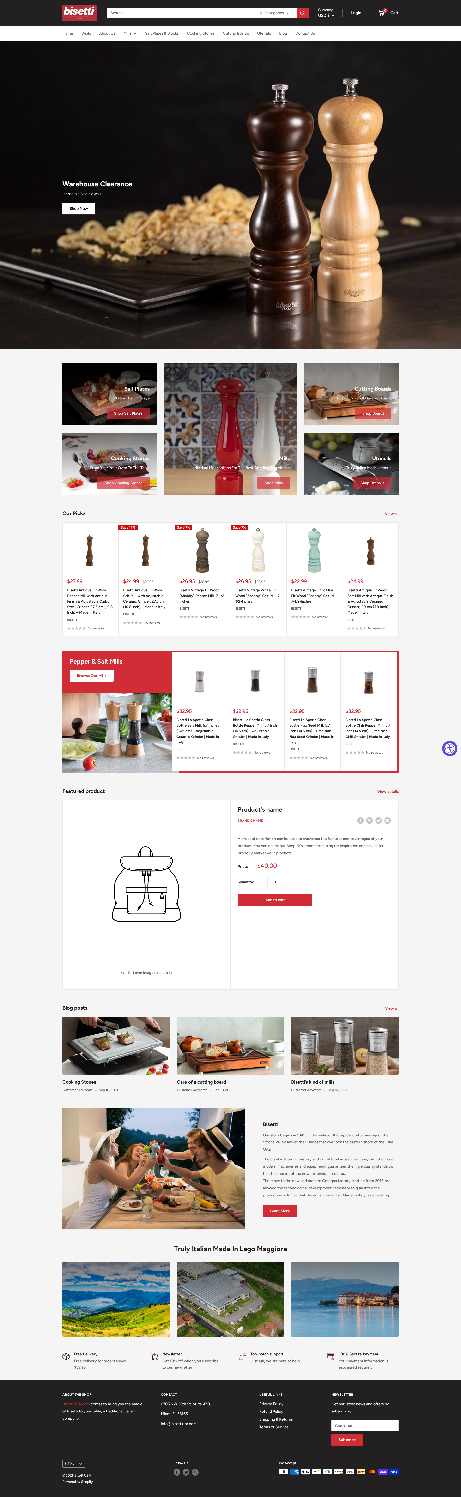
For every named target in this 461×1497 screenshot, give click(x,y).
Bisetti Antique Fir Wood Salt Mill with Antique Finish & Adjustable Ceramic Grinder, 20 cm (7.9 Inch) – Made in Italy (370, 601)
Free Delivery (85, 1354)
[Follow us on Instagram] (195, 1472)
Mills (127, 33)
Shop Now (79, 208)
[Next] (398, 579)
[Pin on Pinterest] (369, 820)
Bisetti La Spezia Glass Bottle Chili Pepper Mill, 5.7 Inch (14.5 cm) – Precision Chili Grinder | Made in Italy (368, 728)
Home (67, 33)
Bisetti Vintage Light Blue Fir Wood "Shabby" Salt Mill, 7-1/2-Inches (314, 596)
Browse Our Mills (91, 675)
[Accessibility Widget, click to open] (449, 748)
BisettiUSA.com (76, 1404)
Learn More (280, 1211)
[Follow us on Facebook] (177, 1472)
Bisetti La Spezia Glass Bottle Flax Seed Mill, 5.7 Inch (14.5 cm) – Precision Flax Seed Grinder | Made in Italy (311, 731)
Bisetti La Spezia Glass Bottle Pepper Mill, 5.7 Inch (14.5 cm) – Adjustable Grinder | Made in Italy (255, 728)
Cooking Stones (200, 33)
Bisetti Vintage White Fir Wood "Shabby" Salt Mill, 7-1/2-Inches (258, 596)
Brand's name (250, 821)
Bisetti (72, 619)
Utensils (264, 33)
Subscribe (347, 1439)
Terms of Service (274, 1427)
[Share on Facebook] (360, 820)
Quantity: (246, 882)
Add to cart (275, 900)
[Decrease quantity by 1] (262, 882)
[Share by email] (387, 820)
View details (388, 791)
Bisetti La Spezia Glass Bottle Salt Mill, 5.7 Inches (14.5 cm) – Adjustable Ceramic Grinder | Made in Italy (197, 731)
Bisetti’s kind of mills (312, 1082)
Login (356, 12)
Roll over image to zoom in (149, 973)
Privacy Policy (271, 1403)
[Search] (303, 13)
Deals (86, 33)
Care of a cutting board (201, 1082)
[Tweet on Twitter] (378, 820)
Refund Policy (271, 1411)
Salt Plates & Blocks (162, 33)
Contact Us (305, 33)
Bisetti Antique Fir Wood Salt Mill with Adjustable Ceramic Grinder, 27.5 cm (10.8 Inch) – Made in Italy (144, 598)
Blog (283, 33)
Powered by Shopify (77, 1482)
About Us (107, 33)
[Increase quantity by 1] (288, 882)
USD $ (69, 1464)
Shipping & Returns (276, 1419)
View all (392, 514)
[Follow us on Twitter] (186, 1472)
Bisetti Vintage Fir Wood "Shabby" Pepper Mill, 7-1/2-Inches (202, 596)
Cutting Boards (236, 33)
